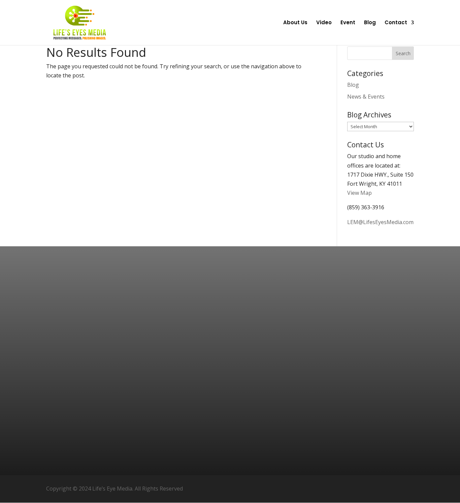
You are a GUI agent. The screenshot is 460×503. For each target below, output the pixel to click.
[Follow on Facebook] (373, 489)
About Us (295, 23)
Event (347, 23)
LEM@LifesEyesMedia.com (380, 222)
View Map (359, 192)
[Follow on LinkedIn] (406, 489)
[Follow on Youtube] (390, 489)
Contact (396, 23)
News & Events (366, 96)
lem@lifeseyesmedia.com (385, 348)
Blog (370, 23)
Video (324, 23)
